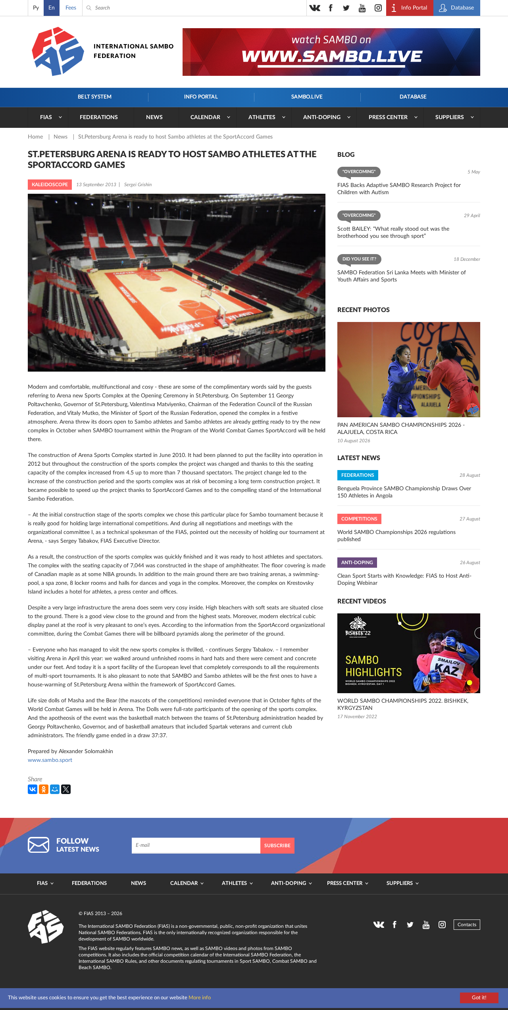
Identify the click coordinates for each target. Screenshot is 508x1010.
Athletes (261, 117)
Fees (70, 8)
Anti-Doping (322, 117)
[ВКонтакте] (32, 789)
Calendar (205, 117)
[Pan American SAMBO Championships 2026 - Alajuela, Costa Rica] (408, 369)
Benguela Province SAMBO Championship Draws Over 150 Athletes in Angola (404, 492)
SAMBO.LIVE (307, 97)
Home (36, 137)
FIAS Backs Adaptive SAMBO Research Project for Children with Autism (399, 189)
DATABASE (413, 97)
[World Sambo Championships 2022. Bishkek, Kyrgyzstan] (408, 653)
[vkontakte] (315, 8)
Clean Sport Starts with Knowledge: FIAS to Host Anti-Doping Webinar (404, 579)
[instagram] (378, 8)
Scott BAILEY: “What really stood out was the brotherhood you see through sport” (393, 232)
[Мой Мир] (55, 789)
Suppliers (449, 117)
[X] (66, 789)
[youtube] (362, 8)
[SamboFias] (46, 927)
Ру (36, 8)
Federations (99, 117)
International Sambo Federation (134, 51)
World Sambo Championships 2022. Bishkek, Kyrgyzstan (402, 704)
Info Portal (201, 97)
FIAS (46, 117)
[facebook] (331, 8)
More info (200, 997)
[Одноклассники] (43, 789)
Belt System (95, 97)
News (154, 117)
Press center (388, 117)
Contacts (467, 924)
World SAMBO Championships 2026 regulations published (396, 536)
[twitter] (346, 8)
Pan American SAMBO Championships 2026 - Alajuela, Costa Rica (401, 428)
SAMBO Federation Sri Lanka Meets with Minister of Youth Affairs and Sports (401, 276)
